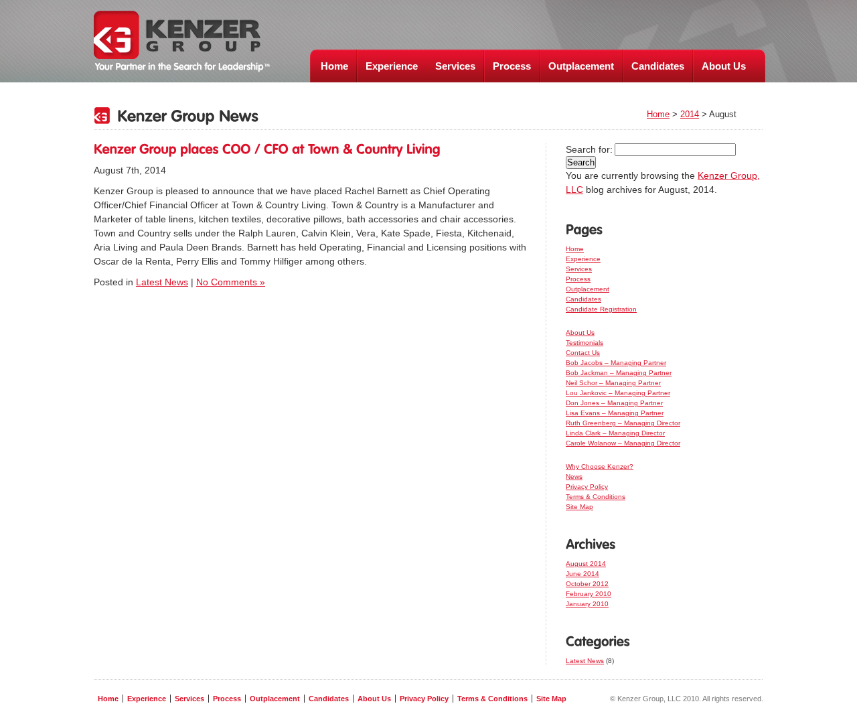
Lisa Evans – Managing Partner (615, 413)
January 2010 (587, 603)
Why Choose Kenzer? (599, 466)
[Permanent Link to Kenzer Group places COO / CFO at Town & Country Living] (267, 148)
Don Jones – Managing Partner (614, 403)
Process (512, 66)
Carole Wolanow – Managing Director (623, 443)
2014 (689, 114)
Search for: (589, 149)
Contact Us (583, 352)
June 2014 (582, 573)
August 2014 (586, 563)
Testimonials (584, 342)
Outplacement (581, 66)
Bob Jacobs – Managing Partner (616, 362)
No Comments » (230, 282)
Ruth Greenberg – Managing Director (623, 423)
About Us (724, 66)
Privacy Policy (587, 486)
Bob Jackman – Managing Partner (619, 372)
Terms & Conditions (595, 496)
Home (334, 66)
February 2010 (588, 593)
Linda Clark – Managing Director (615, 433)
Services (455, 66)
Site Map (579, 506)
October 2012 (587, 583)
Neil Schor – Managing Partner (613, 382)
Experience (392, 66)
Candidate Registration (601, 309)
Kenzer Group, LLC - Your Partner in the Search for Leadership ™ (182, 41)
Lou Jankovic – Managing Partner (618, 393)
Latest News (162, 282)
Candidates (657, 66)
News (574, 476)
